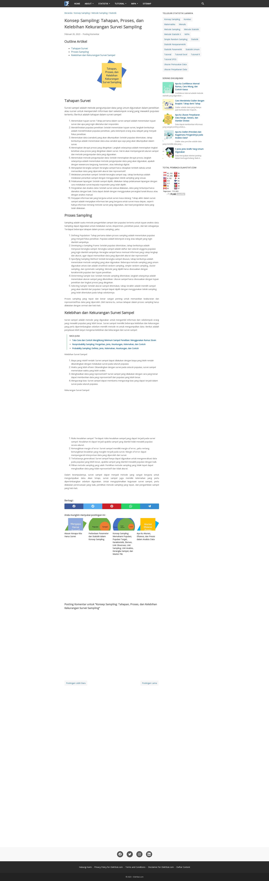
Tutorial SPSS (170, 59)
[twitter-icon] (130, 854)
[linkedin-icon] (149, 854)
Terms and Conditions (135, 867)
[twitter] (92, 506)
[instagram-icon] (139, 854)
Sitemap (147, 3)
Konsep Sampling (172, 19)
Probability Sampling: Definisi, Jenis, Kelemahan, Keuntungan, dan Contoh (105, 348)
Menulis (182, 24)
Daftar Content (183, 867)
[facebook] (73, 506)
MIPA (133, 3)
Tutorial (119, 3)
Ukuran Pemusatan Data (175, 64)
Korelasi (187, 19)
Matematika (169, 24)
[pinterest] (111, 506)
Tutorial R (195, 54)
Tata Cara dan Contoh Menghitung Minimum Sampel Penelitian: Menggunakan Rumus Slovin (114, 340)
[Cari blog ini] (203, 3)
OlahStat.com (138, 877)
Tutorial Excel (181, 54)
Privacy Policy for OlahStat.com (108, 867)
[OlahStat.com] (66, 3)
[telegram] (149, 506)
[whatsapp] (130, 506)
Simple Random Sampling (175, 39)
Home (77, 3)
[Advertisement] (111, 414)
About (88, 3)
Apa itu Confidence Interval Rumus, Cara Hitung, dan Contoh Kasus (187, 86)
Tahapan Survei (79, 48)
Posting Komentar (91, 34)
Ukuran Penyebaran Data (175, 69)
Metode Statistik (191, 29)
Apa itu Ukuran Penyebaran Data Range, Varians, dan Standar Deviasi (187, 117)
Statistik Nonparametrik (175, 44)
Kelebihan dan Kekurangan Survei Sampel (93, 55)
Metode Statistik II (172, 34)
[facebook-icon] (120, 854)
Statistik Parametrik (173, 49)
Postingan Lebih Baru (76, 683)
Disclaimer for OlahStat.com (161, 867)
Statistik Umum (193, 49)
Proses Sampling (80, 51)
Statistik (103, 3)
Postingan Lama (149, 683)
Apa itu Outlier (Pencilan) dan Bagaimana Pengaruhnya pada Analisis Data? (189, 134)
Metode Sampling (172, 29)
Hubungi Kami (85, 867)
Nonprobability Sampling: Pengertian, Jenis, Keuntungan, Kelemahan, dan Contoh (109, 344)
